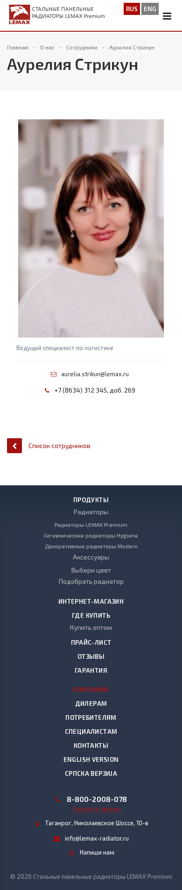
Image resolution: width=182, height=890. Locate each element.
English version (91, 759)
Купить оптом (91, 627)
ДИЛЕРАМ (91, 703)
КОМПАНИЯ (91, 689)
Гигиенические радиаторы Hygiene (91, 535)
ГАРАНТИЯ (91, 670)
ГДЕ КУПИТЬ (91, 615)
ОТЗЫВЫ (91, 656)
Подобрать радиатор (91, 581)
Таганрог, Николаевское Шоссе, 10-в (96, 823)
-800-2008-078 (97, 799)
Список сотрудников (59, 445)
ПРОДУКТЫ (91, 500)
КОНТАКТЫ (91, 745)
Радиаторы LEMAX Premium (91, 524)
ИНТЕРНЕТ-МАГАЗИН (91, 601)
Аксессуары (91, 557)
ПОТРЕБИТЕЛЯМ (91, 717)
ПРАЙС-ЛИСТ (91, 642)
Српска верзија (91, 773)
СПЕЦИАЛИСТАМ (91, 731)
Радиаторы (91, 512)
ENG (150, 9)
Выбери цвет (91, 570)
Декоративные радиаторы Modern (91, 546)
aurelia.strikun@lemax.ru (95, 374)
